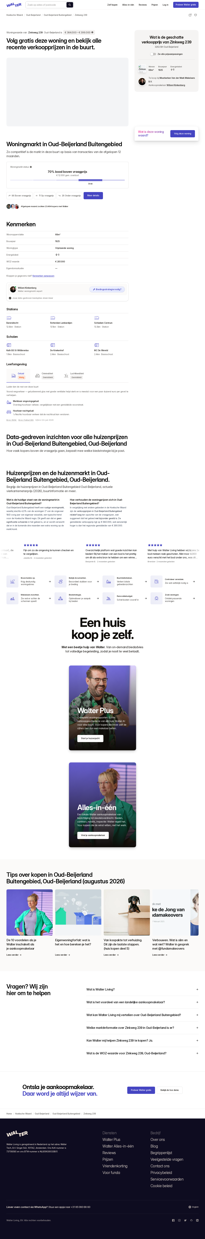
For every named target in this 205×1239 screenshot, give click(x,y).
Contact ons (160, 1166)
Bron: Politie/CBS (26, 420)
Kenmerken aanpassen (43, 276)
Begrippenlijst (161, 1152)
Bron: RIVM (11, 420)
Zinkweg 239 (81, 15)
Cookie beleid (161, 1186)
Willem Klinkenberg (176, 85)
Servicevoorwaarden (167, 1179)
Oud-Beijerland (33, 15)
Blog (154, 1146)
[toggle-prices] (153, 54)
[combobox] (50, 5)
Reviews (143, 5)
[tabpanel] (67, 400)
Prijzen (155, 5)
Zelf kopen (112, 5)
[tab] (18, 376)
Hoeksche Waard (14, 15)
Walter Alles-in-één (118, 1146)
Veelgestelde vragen (167, 1159)
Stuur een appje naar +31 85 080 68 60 (69, 1206)
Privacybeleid (161, 1172)
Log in (165, 5)
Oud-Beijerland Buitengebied (57, 15)
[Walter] (13, 5)
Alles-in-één (128, 5)
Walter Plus (111, 1139)
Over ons (158, 1139)
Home (9, 1113)
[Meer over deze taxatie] (92, 32)
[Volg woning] (196, 15)
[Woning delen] (190, 15)
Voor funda (111, 1172)
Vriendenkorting (114, 1166)
